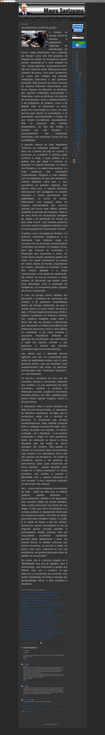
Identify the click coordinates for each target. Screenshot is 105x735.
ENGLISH (54, 17)
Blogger (59, 724)
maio (76, 143)
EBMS (76, 159)
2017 (75, 59)
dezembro (77, 72)
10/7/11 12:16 (26, 695)
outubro (77, 76)
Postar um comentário (28, 706)
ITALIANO (81, 17)
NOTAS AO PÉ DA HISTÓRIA (26, 19)
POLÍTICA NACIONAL (54, 19)
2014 (75, 65)
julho (76, 82)
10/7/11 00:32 (26, 681)
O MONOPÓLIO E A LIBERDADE (79, 101)
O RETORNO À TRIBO (78, 87)
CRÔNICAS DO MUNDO (44, 17)
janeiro (76, 151)
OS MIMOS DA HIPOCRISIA (78, 90)
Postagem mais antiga (62, 709)
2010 (75, 153)
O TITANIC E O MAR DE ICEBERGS (79, 107)
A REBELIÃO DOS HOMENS (79, 130)
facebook (25, 718)
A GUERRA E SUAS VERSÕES (79, 84)
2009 (75, 155)
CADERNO (22, 17)
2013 (75, 67)
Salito (24, 650)
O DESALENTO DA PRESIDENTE (79, 113)
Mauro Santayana (27, 699)
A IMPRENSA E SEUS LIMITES (79, 116)
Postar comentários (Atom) (31, 711)
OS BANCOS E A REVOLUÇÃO (78, 124)
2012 (75, 69)
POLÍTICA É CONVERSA (78, 98)
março (76, 147)
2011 (75, 70)
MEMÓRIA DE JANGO (78, 104)
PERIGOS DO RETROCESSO (79, 110)
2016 (75, 61)
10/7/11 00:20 (26, 659)
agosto (76, 80)
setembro (77, 78)
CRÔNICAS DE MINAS (32, 17)
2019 (75, 55)
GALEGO (74, 17)
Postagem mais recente (27, 709)
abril (76, 145)
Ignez (24, 686)
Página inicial (45, 709)
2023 (75, 51)
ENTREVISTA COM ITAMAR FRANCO (79, 138)
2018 (75, 57)
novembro (77, 74)
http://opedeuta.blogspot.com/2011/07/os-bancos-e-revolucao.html (37, 638)
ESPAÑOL (61, 17)
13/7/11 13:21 (26, 703)
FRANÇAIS (67, 17)
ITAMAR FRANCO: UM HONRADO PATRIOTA (79, 134)
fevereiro (77, 149)
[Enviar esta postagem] (41, 642)
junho (76, 141)
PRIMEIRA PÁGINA (65, 19)
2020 (75, 53)
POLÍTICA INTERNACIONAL (41, 19)
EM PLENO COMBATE (78, 127)
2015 (75, 63)
